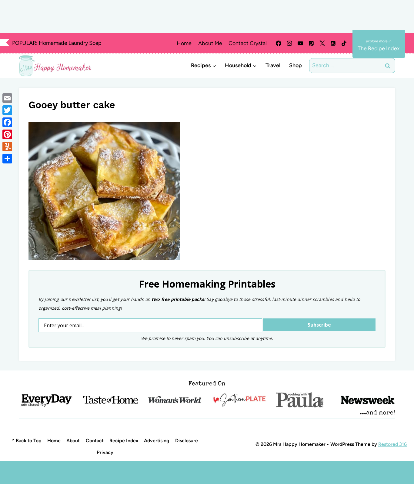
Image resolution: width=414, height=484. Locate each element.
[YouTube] (300, 43)
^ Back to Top (27, 440)
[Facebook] (278, 43)
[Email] (7, 98)
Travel (272, 65)
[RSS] (333, 43)
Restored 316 (392, 444)
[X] (322, 43)
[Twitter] (7, 110)
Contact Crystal (248, 43)
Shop (295, 65)
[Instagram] (289, 43)
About (73, 440)
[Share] (7, 159)
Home (184, 43)
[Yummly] (7, 146)
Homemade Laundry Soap (70, 43)
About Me (210, 43)
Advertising (156, 440)
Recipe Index (123, 440)
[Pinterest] (311, 43)
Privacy (105, 452)
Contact (95, 440)
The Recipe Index (379, 48)
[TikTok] (344, 43)
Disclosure (186, 440)
